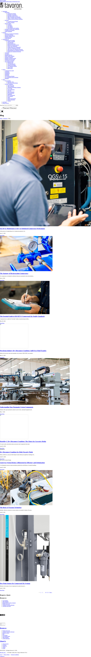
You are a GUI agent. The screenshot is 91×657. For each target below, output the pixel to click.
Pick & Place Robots (9, 34)
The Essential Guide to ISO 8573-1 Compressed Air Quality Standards (22, 316)
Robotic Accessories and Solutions (11, 33)
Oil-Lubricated (10, 42)
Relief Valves (10, 68)
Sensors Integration (11, 99)
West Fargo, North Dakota (12, 83)
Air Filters (7, 53)
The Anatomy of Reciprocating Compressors (14, 273)
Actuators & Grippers (11, 13)
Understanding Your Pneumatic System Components (16, 407)
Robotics (4, 32)
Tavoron (9, 100)
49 (45, 592)
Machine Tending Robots (10, 35)
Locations (4, 644)
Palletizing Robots (8, 37)
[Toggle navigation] (1, 111)
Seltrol (8, 97)
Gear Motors (9, 25)
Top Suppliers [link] (5, 600)
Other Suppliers (5, 637)
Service (3, 69)
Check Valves (10, 67)
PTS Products (10, 96)
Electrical (7, 20)
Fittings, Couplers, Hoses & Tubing (14, 18)
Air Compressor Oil (11, 63)
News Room (4, 635)
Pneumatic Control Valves (12, 15)
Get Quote (4, 102)
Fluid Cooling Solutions (9, 56)
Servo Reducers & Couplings (13, 28)
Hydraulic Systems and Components (12, 29)
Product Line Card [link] (6, 604)
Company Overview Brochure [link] (8, 605)
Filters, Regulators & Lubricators (13, 16)
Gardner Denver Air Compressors (14, 47)
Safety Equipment (8, 31)
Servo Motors (10, 27)
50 (47, 592)
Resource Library (5, 632)
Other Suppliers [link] (5, 601)
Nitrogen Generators (9, 57)
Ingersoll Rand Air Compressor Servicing (15, 50)
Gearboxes (9, 24)
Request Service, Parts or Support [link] (9, 602)
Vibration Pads (10, 62)
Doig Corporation (10, 91)
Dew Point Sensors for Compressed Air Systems (15, 583)
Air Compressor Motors (12, 66)
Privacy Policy (6, 654)
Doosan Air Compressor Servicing (14, 51)
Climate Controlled (11, 41)
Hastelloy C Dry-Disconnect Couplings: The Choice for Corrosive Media (23, 441)
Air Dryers (7, 52)
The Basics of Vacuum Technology (11, 507)
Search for (2, 105)
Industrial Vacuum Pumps (10, 59)
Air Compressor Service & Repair (11, 77)
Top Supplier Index (6, 636)
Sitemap (1, 654)
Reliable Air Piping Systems (10, 58)
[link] (1, 615)
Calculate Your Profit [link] (6, 606)
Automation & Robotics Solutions (14, 87)
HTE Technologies (11, 95)
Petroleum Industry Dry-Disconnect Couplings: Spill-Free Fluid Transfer (23, 350)
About (3, 79)
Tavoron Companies (9, 84)
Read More (2, 235)
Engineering (7, 72)
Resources (5, 118)
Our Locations (8, 80)
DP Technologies (10, 93)
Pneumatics (7, 12)
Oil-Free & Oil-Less (11, 43)
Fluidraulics (9, 94)
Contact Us (4, 646)
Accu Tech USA (10, 85)
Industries (7, 78)
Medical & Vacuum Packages (13, 44)
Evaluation (7, 71)
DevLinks (9, 90)
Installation (7, 74)
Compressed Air (5, 39)
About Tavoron (5, 643)
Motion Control (8, 23)
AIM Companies (10, 86)
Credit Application (6, 638)
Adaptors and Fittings (11, 65)
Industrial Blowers (8, 55)
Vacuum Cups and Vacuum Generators (15, 19)
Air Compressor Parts (9, 61)
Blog (3, 634)
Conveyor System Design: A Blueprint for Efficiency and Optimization (22, 462)
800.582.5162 (17, 1)
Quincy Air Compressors (12, 46)
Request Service (5, 103)
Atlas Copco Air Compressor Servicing (15, 49)
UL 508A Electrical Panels (12, 21)
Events (3, 648)
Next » (50, 592)
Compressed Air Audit (9, 70)
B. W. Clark (9, 88)
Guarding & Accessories (9, 30)
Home (1, 118)
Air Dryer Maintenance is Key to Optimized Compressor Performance (22, 228)
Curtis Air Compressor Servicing (13, 48)
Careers (3, 647)
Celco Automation (11, 89)
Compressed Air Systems (10, 40)
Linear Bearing (8, 38)
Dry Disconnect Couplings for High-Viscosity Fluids (16, 452)
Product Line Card (6, 630)
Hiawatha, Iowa (10, 81)
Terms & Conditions (15, 654)
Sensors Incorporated (11, 98)
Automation (4, 11)
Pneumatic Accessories (11, 14)
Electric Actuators (10, 22)
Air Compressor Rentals (9, 76)
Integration (7, 75)
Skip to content (3, 0)
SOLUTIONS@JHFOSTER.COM (7, 1)
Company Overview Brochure (8, 631)
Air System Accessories (9, 60)
